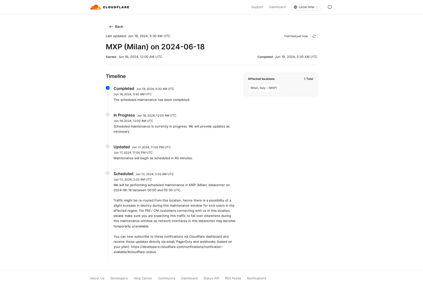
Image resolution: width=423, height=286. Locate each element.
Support (257, 7)
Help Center (143, 278)
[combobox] (306, 7)
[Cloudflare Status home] (110, 7)
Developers (119, 278)
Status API (211, 278)
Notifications (256, 278)
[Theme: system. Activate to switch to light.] (330, 7)
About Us (97, 278)
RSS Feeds (233, 278)
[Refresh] (314, 36)
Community (166, 278)
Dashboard (277, 7)
